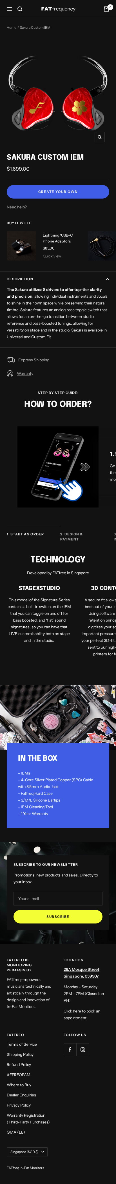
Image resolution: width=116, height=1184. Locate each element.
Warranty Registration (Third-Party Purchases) (28, 1119)
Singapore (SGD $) (24, 1152)
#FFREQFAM (18, 1074)
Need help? (17, 207)
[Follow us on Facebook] (70, 1049)
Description (20, 279)
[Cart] (106, 9)
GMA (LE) (16, 1132)
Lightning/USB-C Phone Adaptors (58, 238)
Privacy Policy (19, 1105)
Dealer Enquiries (21, 1095)
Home (11, 27)
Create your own (58, 192)
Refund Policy (19, 1064)
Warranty (25, 373)
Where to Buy (19, 1084)
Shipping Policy (20, 1054)
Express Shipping (33, 359)
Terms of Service (22, 1044)
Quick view (52, 256)
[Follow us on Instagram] (82, 1049)
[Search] (20, 9)
